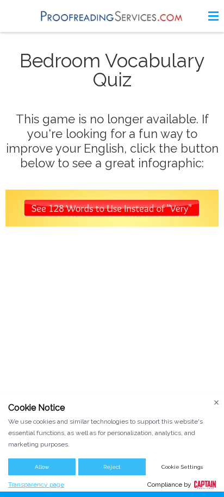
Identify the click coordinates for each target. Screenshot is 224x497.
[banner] (112, 16)
